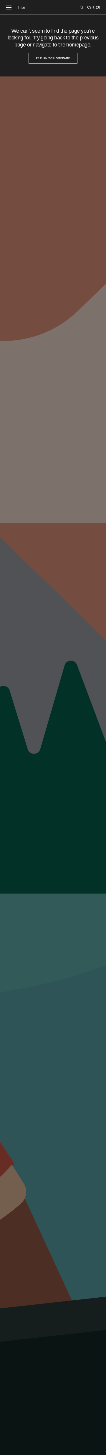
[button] (8, 7)
